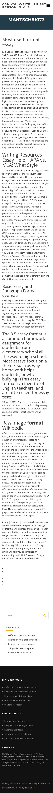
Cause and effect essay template (19, 738)
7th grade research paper (21, 648)
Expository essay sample (21, 643)
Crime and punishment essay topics (20, 691)
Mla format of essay (13, 704)
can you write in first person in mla (24, 6)
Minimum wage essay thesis (17, 721)
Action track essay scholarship (18, 734)
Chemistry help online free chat (23, 639)
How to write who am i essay (17, 700)
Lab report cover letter (20, 652)
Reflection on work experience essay (21, 687)
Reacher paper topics (14, 729)
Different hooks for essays (21, 635)
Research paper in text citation (18, 696)
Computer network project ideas (18, 725)
